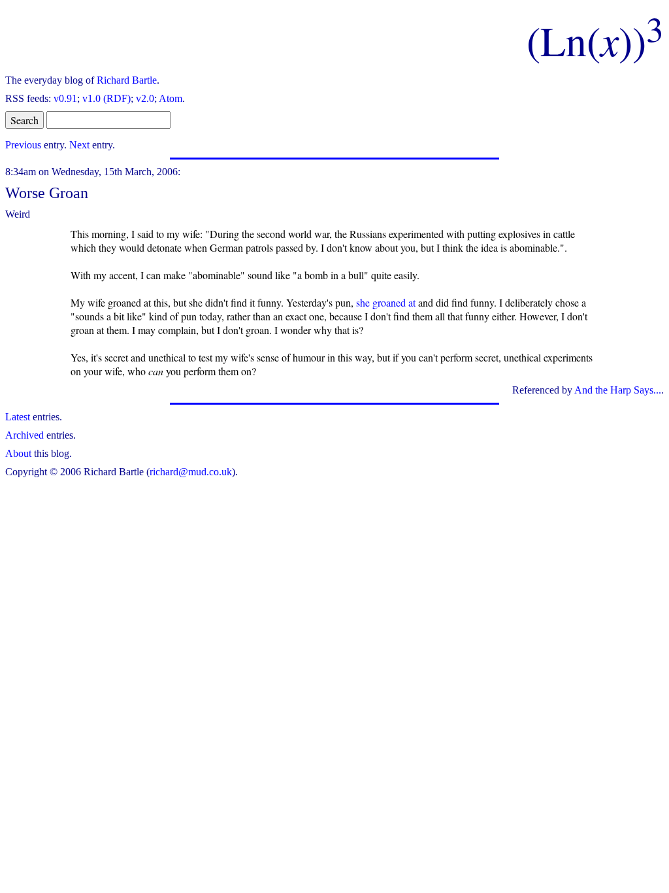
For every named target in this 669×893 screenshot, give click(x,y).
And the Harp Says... (617, 390)
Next (79, 144)
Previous (23, 144)
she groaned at (386, 302)
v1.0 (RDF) (106, 98)
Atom (170, 98)
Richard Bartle (127, 80)
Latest (17, 416)
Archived (24, 435)
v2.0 (145, 98)
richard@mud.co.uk (191, 471)
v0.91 (65, 98)
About (18, 453)
